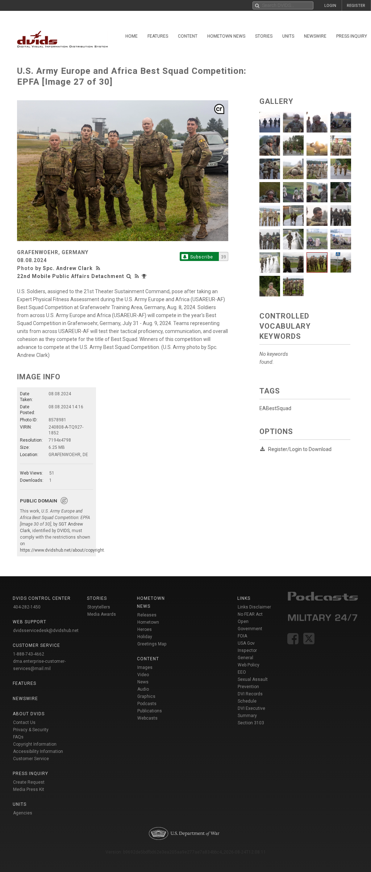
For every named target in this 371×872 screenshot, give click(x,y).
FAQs (18, 737)
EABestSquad (275, 408)
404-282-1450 (27, 607)
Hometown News (226, 36)
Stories (263, 36)
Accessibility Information (38, 751)
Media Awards (101, 614)
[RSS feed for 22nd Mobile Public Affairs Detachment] (137, 276)
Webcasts (147, 718)
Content (187, 36)
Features (157, 36)
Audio (143, 689)
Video (143, 674)
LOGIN (330, 5)
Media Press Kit (28, 789)
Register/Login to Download (300, 449)
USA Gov (246, 643)
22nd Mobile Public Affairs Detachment (70, 276)
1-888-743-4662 (28, 654)
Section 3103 (251, 722)
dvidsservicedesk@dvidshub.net (46, 630)
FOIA (242, 636)
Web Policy (248, 664)
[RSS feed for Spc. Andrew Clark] (99, 268)
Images (145, 667)
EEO (242, 672)
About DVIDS (29, 713)
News (143, 681)
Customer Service (31, 758)
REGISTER (356, 5)
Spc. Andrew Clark (68, 268)
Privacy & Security (31, 729)
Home (131, 36)
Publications (149, 710)
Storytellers (98, 607)
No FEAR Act (250, 614)
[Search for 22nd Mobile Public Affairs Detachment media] (129, 276)
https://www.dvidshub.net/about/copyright (62, 550)
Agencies (22, 813)
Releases (147, 615)
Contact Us (24, 722)
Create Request (29, 782)
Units (288, 36)
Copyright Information (35, 744)
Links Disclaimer (254, 607)
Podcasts (147, 703)
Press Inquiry (30, 773)
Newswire (315, 36)
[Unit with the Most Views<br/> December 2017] (145, 276)
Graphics (146, 696)
